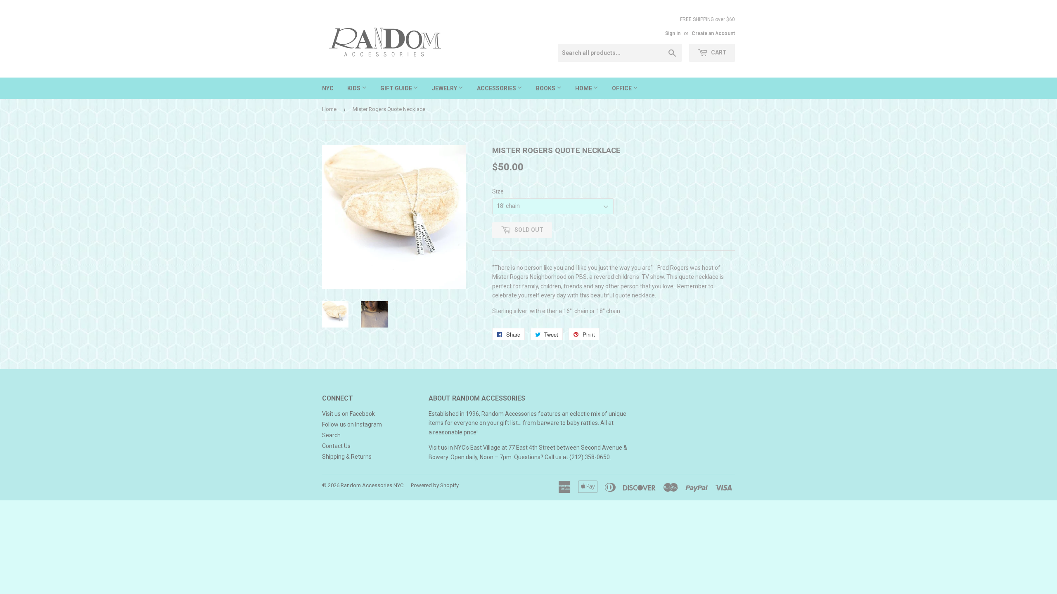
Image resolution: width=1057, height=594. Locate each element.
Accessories (497, 88)
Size (498, 191)
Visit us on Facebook (348, 413)
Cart (718, 52)
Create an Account (713, 33)
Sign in (672, 33)
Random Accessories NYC (372, 485)
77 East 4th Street (531, 447)
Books (546, 88)
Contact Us (336, 446)
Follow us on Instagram (352, 424)
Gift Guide (396, 88)
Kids (354, 88)
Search (331, 435)
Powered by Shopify (435, 485)
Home (584, 88)
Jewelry (445, 88)
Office (622, 88)
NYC (328, 88)
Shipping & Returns (347, 456)
